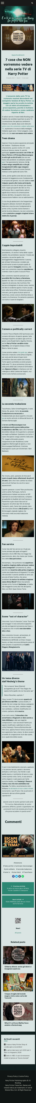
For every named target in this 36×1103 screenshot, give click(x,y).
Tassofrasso (28, 872)
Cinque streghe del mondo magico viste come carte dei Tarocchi (15, 996)
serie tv (7, 872)
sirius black (17, 872)
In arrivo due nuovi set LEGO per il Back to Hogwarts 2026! (17, 1051)
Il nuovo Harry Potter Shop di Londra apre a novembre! (15, 1045)
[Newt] (18, 920)
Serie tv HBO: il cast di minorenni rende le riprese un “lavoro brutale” (17, 1056)
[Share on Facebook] (13, 876)
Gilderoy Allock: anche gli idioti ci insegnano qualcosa (18, 967)
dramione (18, 863)
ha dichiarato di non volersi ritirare (20, 788)
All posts (18, 933)
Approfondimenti (18, 55)
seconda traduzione (25, 869)
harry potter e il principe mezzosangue (18, 866)
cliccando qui (22, 352)
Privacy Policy (12, 1076)
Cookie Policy (24, 1076)
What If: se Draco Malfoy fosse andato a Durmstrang (16, 1024)
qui (3, 162)
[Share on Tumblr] (19, 876)
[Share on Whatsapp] (22, 876)
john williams (10, 869)
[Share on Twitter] (16, 876)
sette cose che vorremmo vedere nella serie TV (18, 127)
